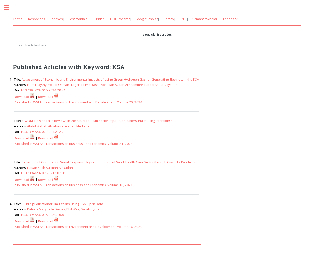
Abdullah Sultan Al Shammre (122, 85)
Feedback (230, 19)
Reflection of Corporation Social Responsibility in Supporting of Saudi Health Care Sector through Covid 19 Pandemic (109, 162)
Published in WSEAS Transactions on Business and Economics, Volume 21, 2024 (73, 143)
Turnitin (99, 19)
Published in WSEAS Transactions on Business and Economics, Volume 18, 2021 (73, 185)
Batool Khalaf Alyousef (161, 85)
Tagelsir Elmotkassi (85, 85)
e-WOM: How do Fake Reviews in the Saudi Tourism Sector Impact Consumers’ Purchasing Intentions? (97, 121)
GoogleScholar (146, 19)
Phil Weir (72, 209)
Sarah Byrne (90, 209)
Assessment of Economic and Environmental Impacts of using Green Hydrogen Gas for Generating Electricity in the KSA (110, 79)
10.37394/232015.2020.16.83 (43, 214)
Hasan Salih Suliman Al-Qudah (50, 167)
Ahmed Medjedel (77, 126)
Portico (169, 19)
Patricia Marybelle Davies (46, 209)
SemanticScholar (204, 19)
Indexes (57, 19)
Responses (36, 19)
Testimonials (77, 19)
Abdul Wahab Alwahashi (45, 126)
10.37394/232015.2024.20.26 (43, 90)
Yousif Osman (58, 85)
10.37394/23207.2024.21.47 (42, 131)
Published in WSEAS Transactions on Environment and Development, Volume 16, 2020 (78, 226)
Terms (17, 19)
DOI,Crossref (120, 19)
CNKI (183, 19)
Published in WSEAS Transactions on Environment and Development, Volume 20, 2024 (78, 102)
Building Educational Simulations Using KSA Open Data (62, 204)
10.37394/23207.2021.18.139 (43, 173)
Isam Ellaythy (37, 85)
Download (22, 97)
